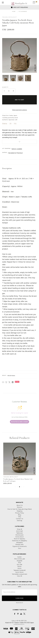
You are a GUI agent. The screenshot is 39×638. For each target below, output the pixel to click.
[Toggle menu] (2, 2)
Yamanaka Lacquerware (19, 574)
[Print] (6, 382)
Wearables (19, 542)
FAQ (15, 123)
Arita (19, 562)
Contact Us (19, 518)
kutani (19, 557)
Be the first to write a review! (19, 422)
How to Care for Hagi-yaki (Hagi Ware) (19, 509)
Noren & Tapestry (19, 539)
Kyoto (19, 568)
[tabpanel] (19, 463)
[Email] (3, 382)
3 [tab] (19, 486)
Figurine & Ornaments (20, 546)
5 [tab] (23, 486)
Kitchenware (19, 535)
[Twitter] (9, 382)
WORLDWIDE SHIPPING (20, 7)
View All (19, 576)
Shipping (4, 123)
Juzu (19, 548)
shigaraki (19, 561)
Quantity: (5, 87)
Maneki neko (19, 544)
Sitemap (19, 520)
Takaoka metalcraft (20, 570)
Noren (19, 566)
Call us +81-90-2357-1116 (19, 621)
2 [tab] (17, 486)
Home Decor (19, 537)
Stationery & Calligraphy (19, 540)
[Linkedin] (13, 382)
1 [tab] (15, 486)
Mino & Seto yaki (19, 559)
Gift (10, 123)
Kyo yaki (19, 564)
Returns (19, 507)
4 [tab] (21, 486)
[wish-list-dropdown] (19, 142)
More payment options (19, 110)
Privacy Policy (19, 513)
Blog (19, 515)
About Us (19, 505)
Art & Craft (19, 531)
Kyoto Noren (19, 572)
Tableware (19, 533)
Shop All (19, 529)
